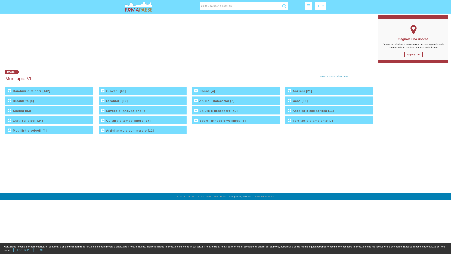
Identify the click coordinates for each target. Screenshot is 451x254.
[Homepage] (145, 7)
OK (42, 250)
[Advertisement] (188, 41)
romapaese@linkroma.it (241, 196)
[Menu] (308, 6)
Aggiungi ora (413, 54)
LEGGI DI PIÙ (23, 250)
